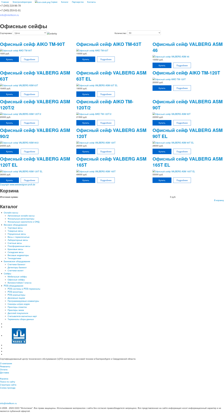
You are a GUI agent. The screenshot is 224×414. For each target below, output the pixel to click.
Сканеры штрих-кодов (19, 303)
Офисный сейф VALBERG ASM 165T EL (188, 161)
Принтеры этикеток (17, 306)
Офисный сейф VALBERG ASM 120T (111, 133)
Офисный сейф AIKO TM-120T (186, 72)
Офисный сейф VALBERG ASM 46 (188, 47)
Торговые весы (15, 227)
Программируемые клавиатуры (24, 300)
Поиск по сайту (7, 381)
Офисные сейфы (16, 279)
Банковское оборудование (17, 261)
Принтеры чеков (16, 309)
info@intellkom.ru (9, 15)
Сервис (54, 1)
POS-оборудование (13, 285)
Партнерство (78, 1)
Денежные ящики (16, 297)
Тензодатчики (14, 258)
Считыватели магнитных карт (22, 316)
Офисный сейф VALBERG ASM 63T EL (111, 75)
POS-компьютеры (16, 294)
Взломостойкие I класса (19, 282)
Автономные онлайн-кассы (21, 215)
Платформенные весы (19, 246)
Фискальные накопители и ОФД (23, 221)
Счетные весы (15, 242)
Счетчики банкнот (16, 264)
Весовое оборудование (15, 224)
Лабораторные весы (18, 239)
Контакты (91, 1)
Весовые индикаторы (18, 255)
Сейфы (7, 273)
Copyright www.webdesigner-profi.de (17, 184)
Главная (5, 1)
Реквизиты (5, 366)
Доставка (4, 372)
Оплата (3, 369)
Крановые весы (15, 249)
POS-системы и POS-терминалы (24, 288)
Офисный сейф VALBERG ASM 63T (35, 75)
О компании (6, 363)
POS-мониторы (15, 291)
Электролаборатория (22, 1)
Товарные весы (15, 230)
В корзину (219, 200)
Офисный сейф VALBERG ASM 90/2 (35, 133)
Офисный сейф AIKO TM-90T (32, 44)
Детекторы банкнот (17, 267)
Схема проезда (7, 387)
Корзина (4, 378)
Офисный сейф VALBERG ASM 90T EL (188, 133)
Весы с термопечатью (19, 236)
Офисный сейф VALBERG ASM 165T (111, 161)
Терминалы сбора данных (21, 319)
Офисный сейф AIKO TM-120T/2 (104, 104)
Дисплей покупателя (18, 313)
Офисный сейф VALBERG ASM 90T (188, 104)
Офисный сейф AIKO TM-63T (108, 44)
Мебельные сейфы (17, 276)
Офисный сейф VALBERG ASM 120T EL (35, 161)
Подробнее (29, 59)
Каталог (64, 1)
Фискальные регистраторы (21, 218)
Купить (9, 59)
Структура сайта (8, 384)
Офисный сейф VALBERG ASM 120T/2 (35, 104)
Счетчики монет (16, 270)
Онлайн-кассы (11, 212)
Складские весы (16, 252)
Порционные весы (17, 233)
